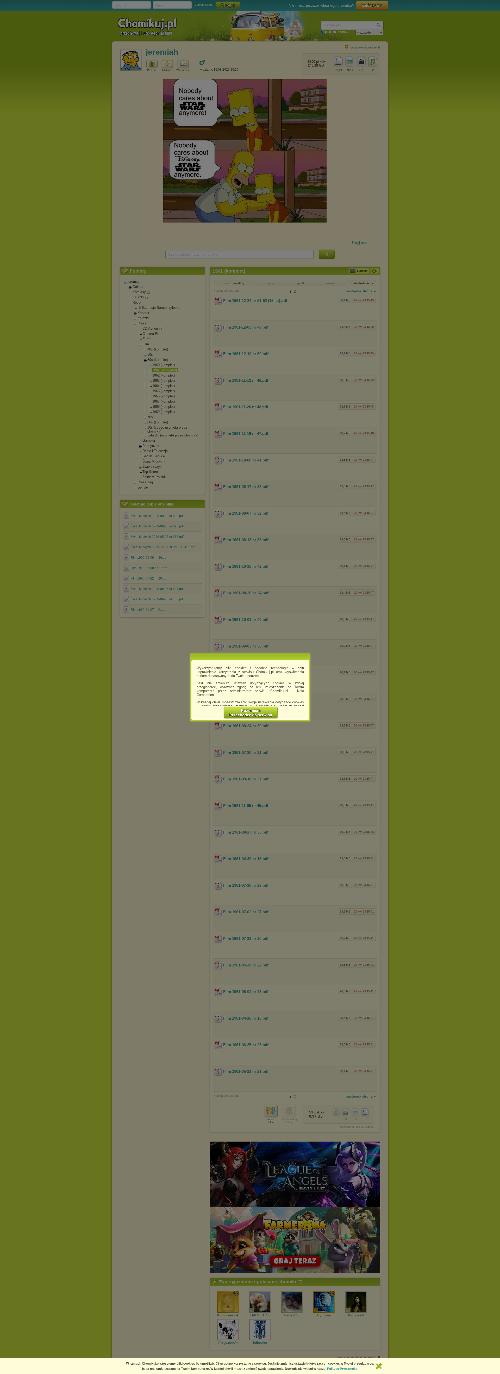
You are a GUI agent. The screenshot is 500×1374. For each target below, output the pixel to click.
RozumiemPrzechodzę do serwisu (250, 712)
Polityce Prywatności (342, 1369)
